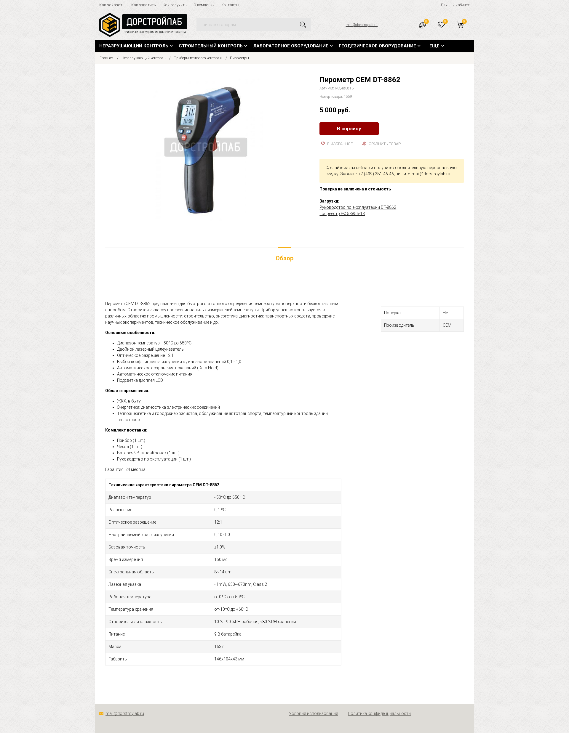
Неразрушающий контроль (133, 46)
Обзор (284, 258)
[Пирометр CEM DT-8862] (208, 149)
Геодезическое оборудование (377, 46)
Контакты (230, 5)
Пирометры (239, 58)
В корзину (349, 128)
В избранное (339, 144)
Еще (434, 46)
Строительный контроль (211, 46)
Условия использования (313, 713)
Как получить (175, 5)
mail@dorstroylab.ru (362, 25)
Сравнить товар (384, 144)
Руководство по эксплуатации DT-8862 (357, 207)
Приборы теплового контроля (198, 58)
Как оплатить (143, 5)
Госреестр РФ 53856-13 (342, 213)
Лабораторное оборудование (290, 46)
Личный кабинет (455, 5)
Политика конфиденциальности (379, 713)
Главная (106, 58)
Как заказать (111, 5)
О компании (204, 5)
